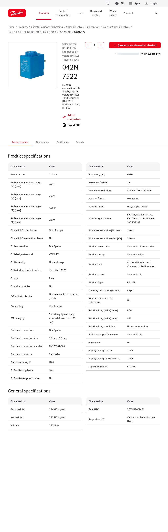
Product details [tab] (20, 142)
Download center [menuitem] (96, 13)
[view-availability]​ (151, 53)
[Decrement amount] (88, 45)
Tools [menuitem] (80, 13)
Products (23, 26)
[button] (119, 3)
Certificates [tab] (63, 142)
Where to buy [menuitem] (113, 13)
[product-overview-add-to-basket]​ (137, 45)
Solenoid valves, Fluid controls (82, 26)
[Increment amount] (101, 45)
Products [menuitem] (44, 13)
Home (11, 26)
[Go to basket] (107, 3)
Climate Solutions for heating (47, 26)
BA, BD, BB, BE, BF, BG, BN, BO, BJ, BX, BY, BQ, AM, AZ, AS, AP (39, 32)
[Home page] (17, 13)
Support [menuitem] (128, 13)
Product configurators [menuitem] (63, 13)
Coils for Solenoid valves (116, 26)
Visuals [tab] (80, 142)
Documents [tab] (42, 142)
